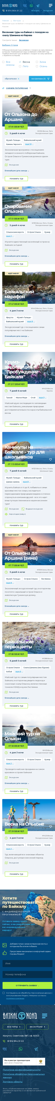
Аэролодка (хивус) (17, 514)
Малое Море (21, 398)
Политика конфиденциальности (22, 1069)
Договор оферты (13, 1081)
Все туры (35, 11)
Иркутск (9, 317)
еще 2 (9, 236)
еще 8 (30, 321)
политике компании (15, 998)
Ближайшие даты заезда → (17, 171)
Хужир (47, 232)
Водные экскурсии (34, 509)
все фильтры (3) (39, 79)
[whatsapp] (31, 5)
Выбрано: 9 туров (10, 45)
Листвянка (45, 579)
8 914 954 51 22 (14, 10)
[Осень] (44, 67)
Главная (5, 21)
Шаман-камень (12, 482)
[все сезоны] (10, 64)
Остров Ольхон (34, 232)
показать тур (16, 178)
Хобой (9, 672)
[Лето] (27, 67)
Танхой (9, 398)
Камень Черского (14, 144)
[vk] (25, 5)
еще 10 (28, 144)
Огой (33, 398)
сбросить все (11, 79)
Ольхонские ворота (15, 232)
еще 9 (41, 397)
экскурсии (36, 1027)
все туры (12, 1027)
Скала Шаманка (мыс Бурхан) (36, 668)
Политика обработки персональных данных (24, 1076)
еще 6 (18, 671)
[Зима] (44, 63)
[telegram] (37, 5)
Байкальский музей (32, 140)
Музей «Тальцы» (13, 140)
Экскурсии (48, 11)
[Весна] (27, 63)
